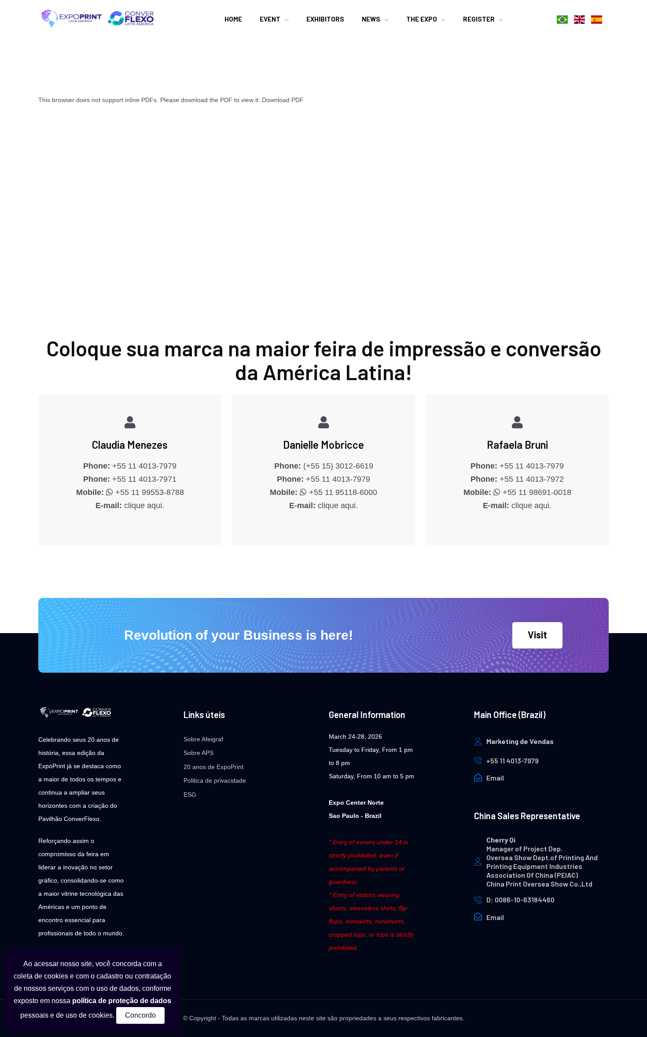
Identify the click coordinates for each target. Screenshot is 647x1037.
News (371, 19)
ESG (190, 794)
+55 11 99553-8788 (148, 492)
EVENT (270, 19)
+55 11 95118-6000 (342, 492)
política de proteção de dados (121, 1000)
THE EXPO (421, 19)
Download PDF (283, 99)
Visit (537, 634)
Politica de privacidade (215, 780)
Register (479, 19)
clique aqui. (144, 505)
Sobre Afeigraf (203, 739)
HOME (233, 19)
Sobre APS (198, 752)
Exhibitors (325, 19)
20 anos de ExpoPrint (213, 766)
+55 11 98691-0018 (535, 492)
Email (495, 777)
